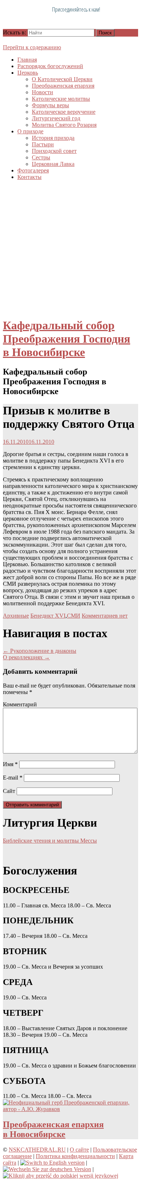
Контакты (29, 177)
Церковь (27, 73)
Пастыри (43, 144)
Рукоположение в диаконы (39, 651)
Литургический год (56, 118)
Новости (42, 92)
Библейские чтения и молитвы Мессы (50, 841)
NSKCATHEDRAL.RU (37, 1150)
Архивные (16, 616)
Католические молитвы (61, 99)
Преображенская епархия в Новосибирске (53, 1129)
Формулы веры (50, 105)
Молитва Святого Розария (64, 125)
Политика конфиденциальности (75, 1156)
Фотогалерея (33, 170)
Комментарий (20, 704)
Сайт (9, 791)
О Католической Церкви (62, 79)
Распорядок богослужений (50, 66)
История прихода (53, 138)
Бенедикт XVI (47, 616)
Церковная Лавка (53, 164)
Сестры (41, 157)
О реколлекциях (26, 657)
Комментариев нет (105, 616)
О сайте (79, 1150)
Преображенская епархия (63, 86)
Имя (10, 764)
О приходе (30, 131)
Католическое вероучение (63, 112)
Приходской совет (54, 151)
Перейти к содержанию (32, 47)
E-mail (12, 777)
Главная (27, 60)
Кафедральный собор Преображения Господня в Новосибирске (66, 339)
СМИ (73, 616)
